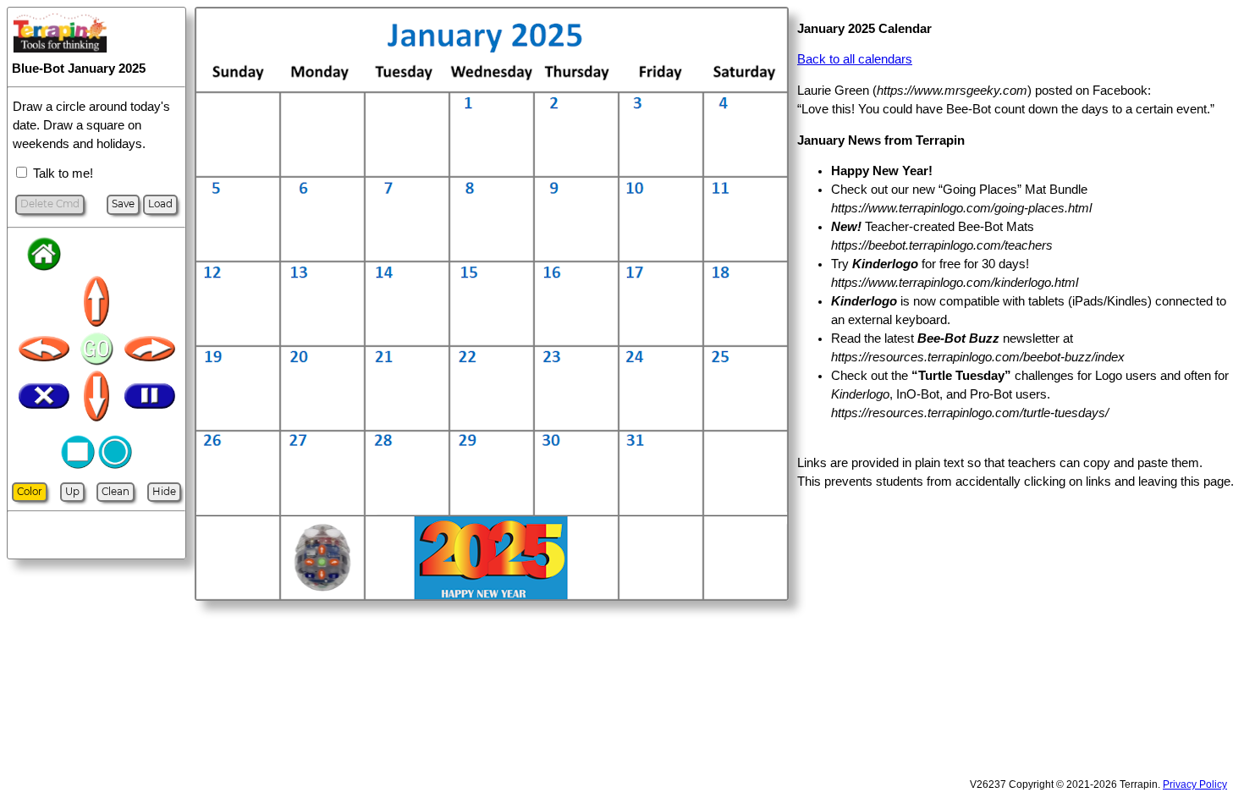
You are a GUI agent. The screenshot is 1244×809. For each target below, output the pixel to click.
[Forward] (96, 302)
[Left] (44, 349)
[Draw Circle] (115, 453)
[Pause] (149, 396)
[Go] (96, 349)
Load (160, 204)
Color (29, 492)
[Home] (44, 254)
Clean (115, 492)
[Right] (149, 349)
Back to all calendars (854, 59)
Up (72, 492)
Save (123, 204)
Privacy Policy (1195, 784)
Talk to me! (63, 173)
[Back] (96, 397)
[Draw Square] (78, 453)
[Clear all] (44, 396)
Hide (164, 492)
